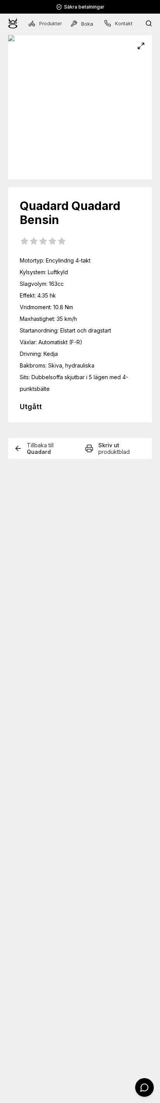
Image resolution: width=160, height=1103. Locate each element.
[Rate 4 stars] (52, 241)
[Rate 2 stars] (33, 241)
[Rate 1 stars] (24, 241)
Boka (87, 24)
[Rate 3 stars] (43, 241)
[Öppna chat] (144, 1087)
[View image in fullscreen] (141, 46)
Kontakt (123, 23)
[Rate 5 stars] (61, 241)
